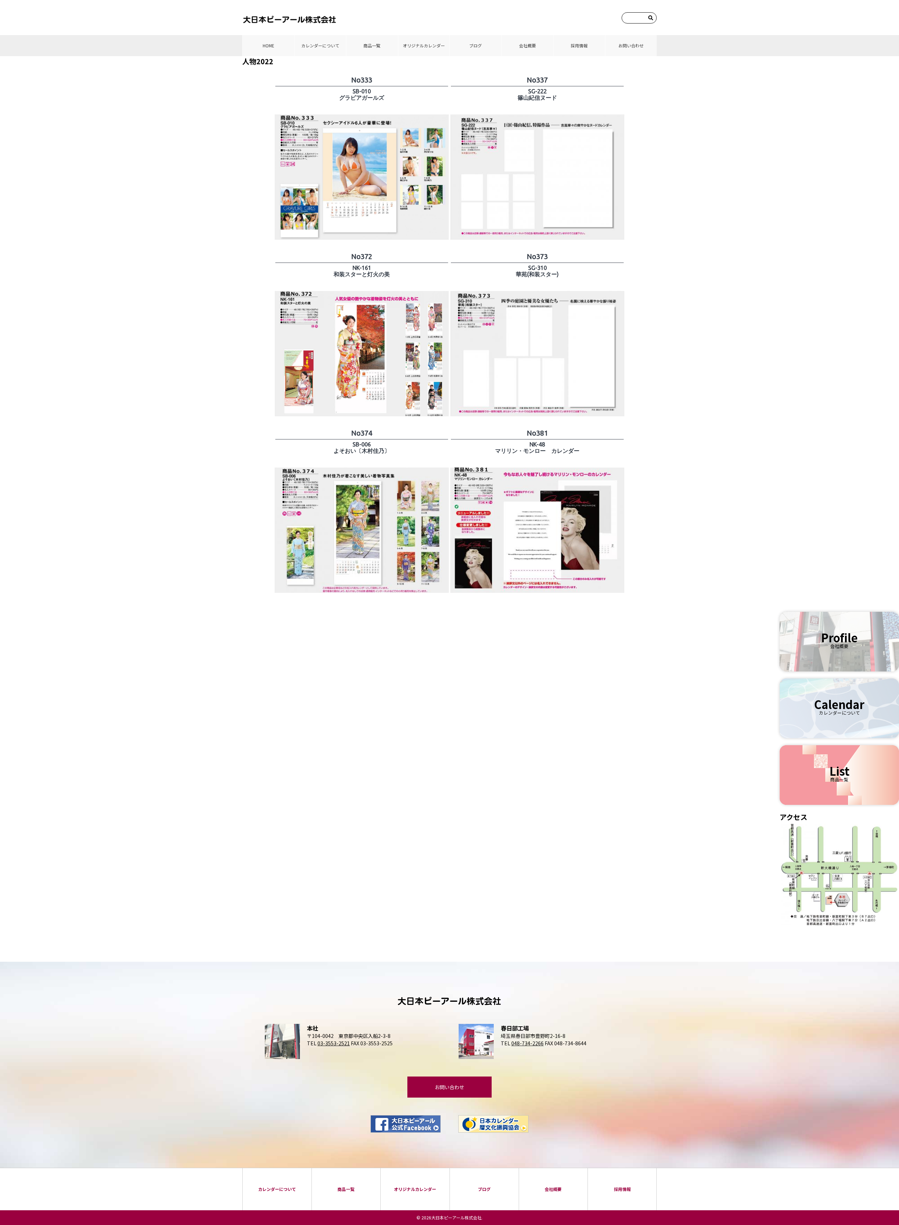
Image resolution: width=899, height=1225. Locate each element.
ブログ (475, 45)
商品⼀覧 (371, 45)
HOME (268, 45)
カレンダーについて (320, 45)
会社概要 (527, 45)
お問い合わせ (631, 45)
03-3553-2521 (333, 1043)
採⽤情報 (579, 45)
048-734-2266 (527, 1043)
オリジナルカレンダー (424, 45)
